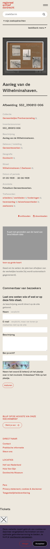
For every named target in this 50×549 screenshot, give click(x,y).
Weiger (25, 543)
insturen (8, 385)
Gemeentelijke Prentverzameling (19, 118)
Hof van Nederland (12, 464)
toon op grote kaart (12, 262)
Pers (5, 485)
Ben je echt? (9, 353)
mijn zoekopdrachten (15, 20)
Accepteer (40, 543)
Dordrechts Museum (13, 472)
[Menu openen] (45, 5)
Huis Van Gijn (9, 468)
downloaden (41, 216)
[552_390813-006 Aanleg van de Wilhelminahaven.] (25, 69)
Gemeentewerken (11, 147)
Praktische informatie (13, 447)
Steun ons (7, 451)
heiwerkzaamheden (27, 201)
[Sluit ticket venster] (3, 519)
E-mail (20, 323)
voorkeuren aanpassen (21, 537)
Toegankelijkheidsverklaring (16, 492)
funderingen (33, 197)
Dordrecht (8, 157)
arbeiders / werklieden (14, 197)
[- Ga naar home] (22, 5)
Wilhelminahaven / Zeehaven (17, 168)
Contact (7, 443)
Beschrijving (9, 334)
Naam (11, 311)
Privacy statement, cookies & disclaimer (22, 488)
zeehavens (8, 205)
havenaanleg (9, 201)
